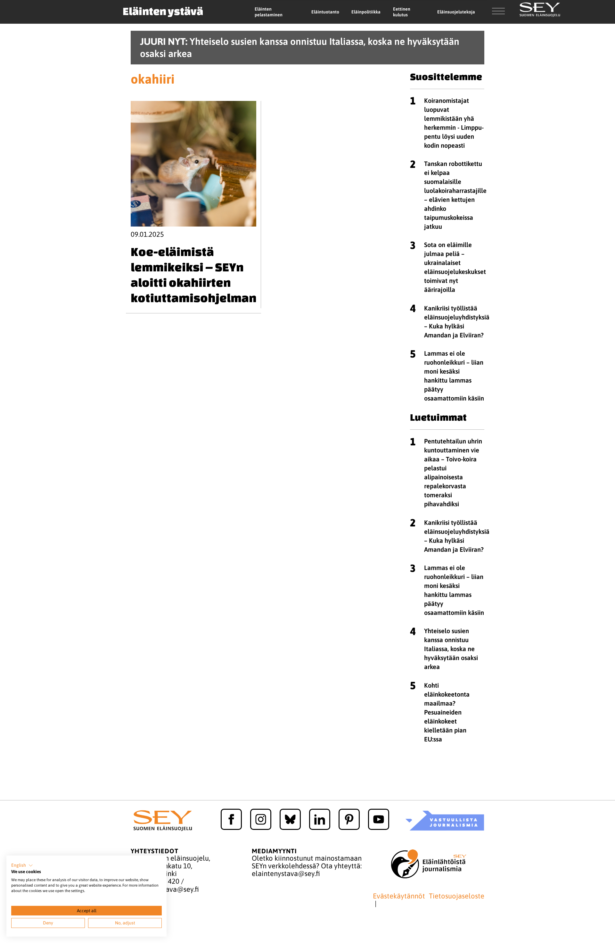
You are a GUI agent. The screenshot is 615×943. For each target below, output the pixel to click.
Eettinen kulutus (401, 12)
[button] (22, 865)
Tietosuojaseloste (456, 896)
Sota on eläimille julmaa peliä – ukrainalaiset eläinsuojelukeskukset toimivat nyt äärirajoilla (455, 267)
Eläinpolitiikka (366, 11)
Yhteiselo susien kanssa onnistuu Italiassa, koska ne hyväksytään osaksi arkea (451, 648)
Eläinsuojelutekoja (456, 11)
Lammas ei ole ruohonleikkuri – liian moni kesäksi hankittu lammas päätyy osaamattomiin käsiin (454, 376)
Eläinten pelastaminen (269, 12)
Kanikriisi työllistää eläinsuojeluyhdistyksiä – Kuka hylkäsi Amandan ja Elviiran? (456, 321)
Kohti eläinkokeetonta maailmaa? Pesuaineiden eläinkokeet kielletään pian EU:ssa (447, 712)
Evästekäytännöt (399, 896)
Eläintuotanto (325, 11)
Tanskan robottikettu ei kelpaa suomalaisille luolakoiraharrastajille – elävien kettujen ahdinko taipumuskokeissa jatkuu (455, 195)
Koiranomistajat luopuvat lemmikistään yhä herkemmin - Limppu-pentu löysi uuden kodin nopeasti (454, 123)
